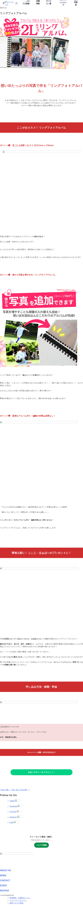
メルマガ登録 (41, 845)
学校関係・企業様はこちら (20, 898)
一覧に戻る (14, 790)
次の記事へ (24, 790)
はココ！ (41, 772)
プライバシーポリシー (18, 900)
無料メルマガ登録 (16, 903)
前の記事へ (5, 790)
